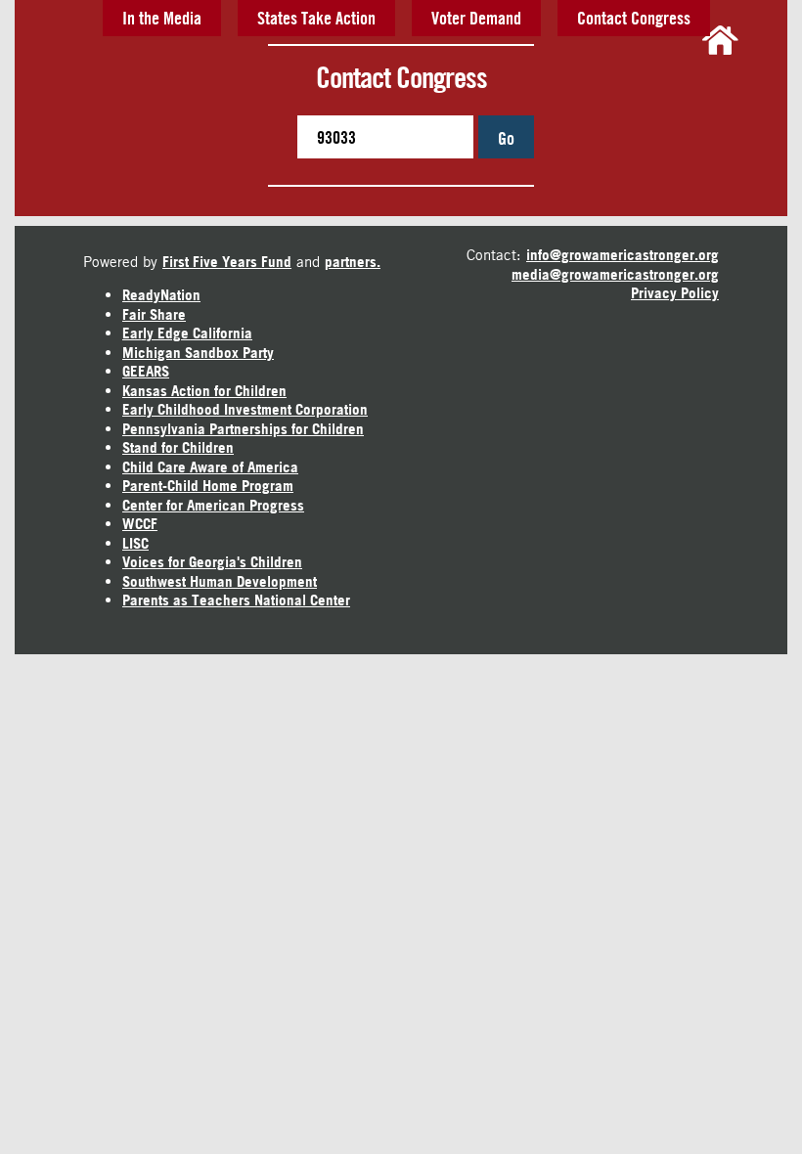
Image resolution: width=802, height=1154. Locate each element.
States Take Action (316, 17)
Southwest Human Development (219, 581)
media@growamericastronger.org (615, 274)
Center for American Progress (213, 505)
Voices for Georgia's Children (212, 562)
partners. (352, 261)
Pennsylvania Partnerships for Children (243, 429)
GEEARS (145, 371)
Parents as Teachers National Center (236, 600)
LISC (135, 543)
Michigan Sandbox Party (198, 352)
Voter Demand (476, 17)
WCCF (139, 523)
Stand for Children (178, 447)
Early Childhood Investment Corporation (245, 409)
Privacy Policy (675, 293)
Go (506, 138)
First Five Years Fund (226, 261)
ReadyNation (161, 295)
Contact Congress (634, 17)
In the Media (161, 17)
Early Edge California (187, 333)
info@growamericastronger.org (622, 254)
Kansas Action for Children (204, 390)
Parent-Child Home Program (207, 485)
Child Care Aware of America (210, 467)
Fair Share (154, 314)
